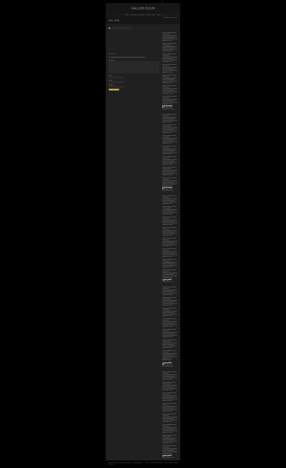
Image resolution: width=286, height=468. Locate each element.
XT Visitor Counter (170, 108)
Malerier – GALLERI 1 (150, 14)
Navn (110, 75)
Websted (111, 85)
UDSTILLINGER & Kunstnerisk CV (137, 14)
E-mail (111, 80)
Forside (127, 14)
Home (164, 17)
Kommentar (112, 60)
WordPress (131, 462)
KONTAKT (159, 14)
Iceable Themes (111, 464)
